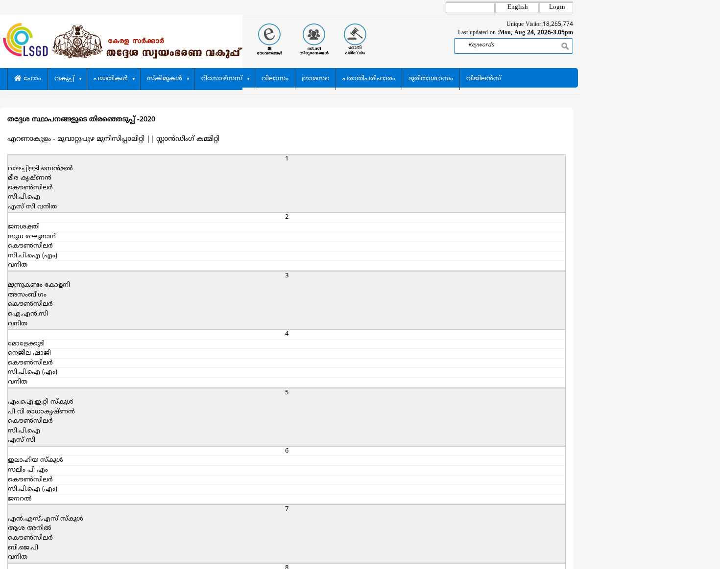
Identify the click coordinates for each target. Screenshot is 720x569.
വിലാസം (275, 79)
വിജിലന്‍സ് (483, 79)
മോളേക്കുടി (26, 344)
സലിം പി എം (28, 470)
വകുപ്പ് (64, 79)
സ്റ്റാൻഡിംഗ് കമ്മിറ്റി (187, 139)
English (517, 7)
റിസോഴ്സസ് (221, 79)
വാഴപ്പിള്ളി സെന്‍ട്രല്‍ (40, 169)
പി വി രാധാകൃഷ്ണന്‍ (41, 412)
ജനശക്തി (24, 227)
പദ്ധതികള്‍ (111, 79)
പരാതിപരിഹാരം (368, 79)
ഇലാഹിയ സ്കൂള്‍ (35, 460)
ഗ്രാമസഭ (315, 79)
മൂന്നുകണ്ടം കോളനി (39, 285)
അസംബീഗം (27, 295)
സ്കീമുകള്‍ (164, 79)
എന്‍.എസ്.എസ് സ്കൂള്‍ (45, 519)
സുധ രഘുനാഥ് (32, 237)
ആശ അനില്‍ (29, 528)
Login (557, 7)
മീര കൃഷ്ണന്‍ (29, 178)
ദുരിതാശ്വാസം (430, 79)
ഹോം (31, 79)
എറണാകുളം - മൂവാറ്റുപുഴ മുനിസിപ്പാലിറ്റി (75, 139)
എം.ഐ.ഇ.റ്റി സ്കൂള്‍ (40, 402)
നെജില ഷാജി (29, 353)
